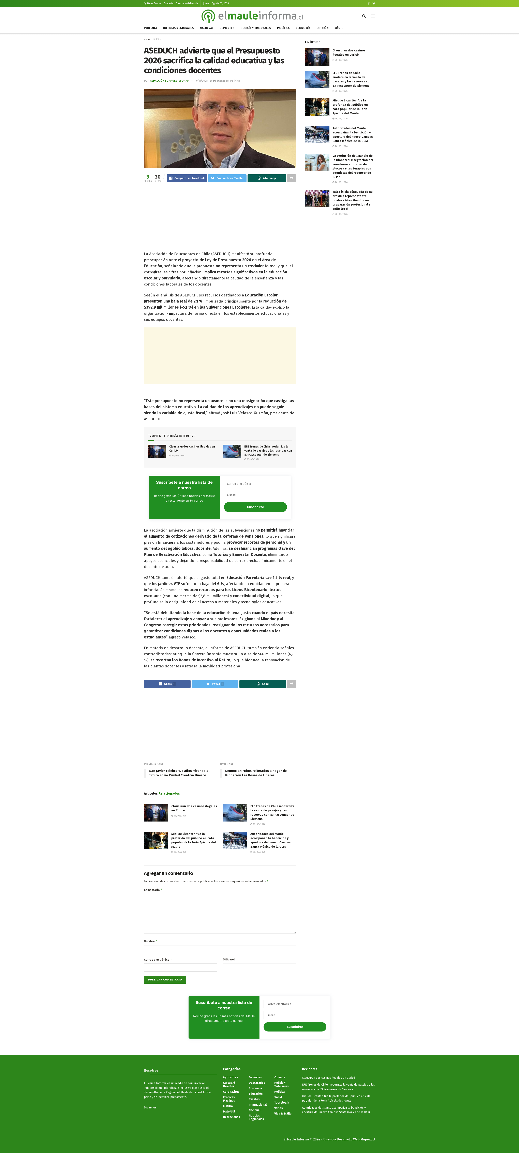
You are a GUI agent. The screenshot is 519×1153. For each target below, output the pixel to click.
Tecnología (281, 1102)
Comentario (153, 890)
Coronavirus (231, 1091)
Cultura (228, 1106)
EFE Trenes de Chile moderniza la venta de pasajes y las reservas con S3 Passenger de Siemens (268, 450)
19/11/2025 (201, 80)
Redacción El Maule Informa (169, 80)
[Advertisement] (220, 217)
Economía (303, 28)
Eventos (254, 1099)
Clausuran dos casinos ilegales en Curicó (328, 1077)
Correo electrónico (158, 959)
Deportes (227, 28)
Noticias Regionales (178, 28)
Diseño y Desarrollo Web (341, 1139)
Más (337, 28)
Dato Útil (229, 1111)
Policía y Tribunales (256, 28)
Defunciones (231, 1117)
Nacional (206, 28)
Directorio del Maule (187, 3)
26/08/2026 (177, 455)
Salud (278, 1097)
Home (147, 39)
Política (283, 28)
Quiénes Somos (152, 3)
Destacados (221, 80)
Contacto (169, 3)
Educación (256, 1093)
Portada (150, 28)
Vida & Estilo (283, 1113)
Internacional (258, 1104)
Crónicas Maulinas (229, 1098)
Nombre (150, 941)
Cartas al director (229, 1084)
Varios (278, 1108)
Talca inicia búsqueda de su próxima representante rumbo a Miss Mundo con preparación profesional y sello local (352, 200)
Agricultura (230, 1077)
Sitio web (229, 959)
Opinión (322, 28)
